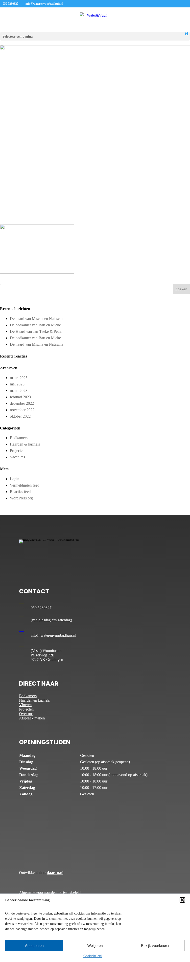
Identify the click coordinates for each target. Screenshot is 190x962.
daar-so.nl (55, 873)
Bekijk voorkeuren (155, 945)
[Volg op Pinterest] (53, 555)
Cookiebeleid (92, 956)
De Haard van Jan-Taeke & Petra (36, 331)
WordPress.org (21, 498)
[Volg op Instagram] (43, 555)
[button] (182, 899)
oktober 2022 (20, 416)
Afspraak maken (32, 718)
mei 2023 (17, 384)
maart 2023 (18, 390)
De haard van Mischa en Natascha (36, 318)
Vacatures (17, 457)
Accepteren (34, 945)
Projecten (17, 450)
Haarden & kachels (25, 444)
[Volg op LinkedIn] (33, 555)
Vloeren (25, 705)
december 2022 (22, 403)
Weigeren (95, 945)
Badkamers (18, 438)
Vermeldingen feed (24, 485)
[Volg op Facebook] (23, 555)
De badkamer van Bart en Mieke (35, 325)
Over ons (26, 714)
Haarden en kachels (34, 700)
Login (14, 479)
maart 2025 (18, 378)
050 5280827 (10, 3)
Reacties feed (20, 492)
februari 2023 (20, 397)
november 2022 (22, 410)
